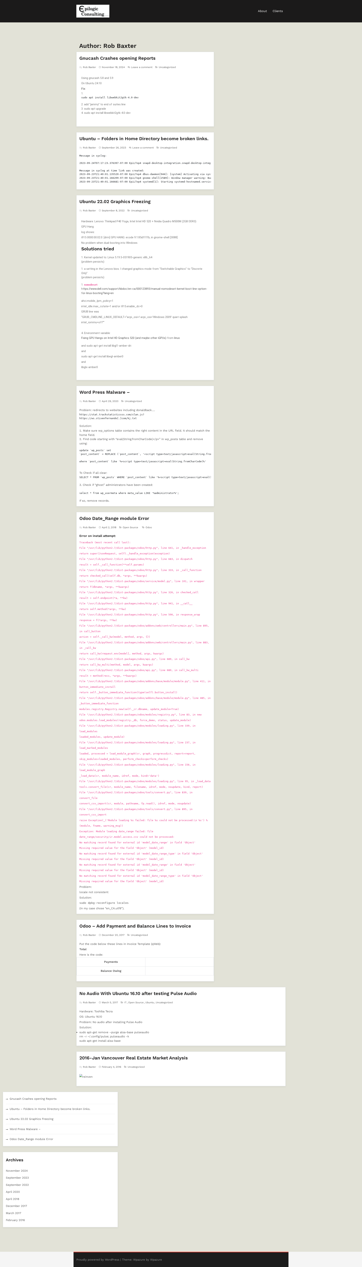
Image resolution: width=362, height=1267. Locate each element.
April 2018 (12, 1199)
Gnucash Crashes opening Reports (117, 58)
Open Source (130, 527)
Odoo (149, 527)
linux (177, 338)
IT (125, 1002)
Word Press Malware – (104, 392)
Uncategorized (167, 67)
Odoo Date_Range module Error (114, 518)
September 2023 (17, 1177)
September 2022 (17, 1185)
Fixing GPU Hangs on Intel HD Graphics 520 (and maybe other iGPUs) (123, 338)
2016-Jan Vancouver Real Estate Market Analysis (133, 1058)
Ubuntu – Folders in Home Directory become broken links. (144, 138)
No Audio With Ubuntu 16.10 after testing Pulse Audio (138, 993)
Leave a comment (141, 67)
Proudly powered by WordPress (97, 1259)
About (262, 11)
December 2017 (16, 1206)
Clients (278, 11)
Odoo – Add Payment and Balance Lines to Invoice (135, 926)
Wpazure (139, 1259)
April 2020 (13, 1192)
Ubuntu (149, 1002)
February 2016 (15, 1220)
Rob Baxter (89, 67)
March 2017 (13, 1213)
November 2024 (17, 1170)
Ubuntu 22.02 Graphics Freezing (114, 201)
